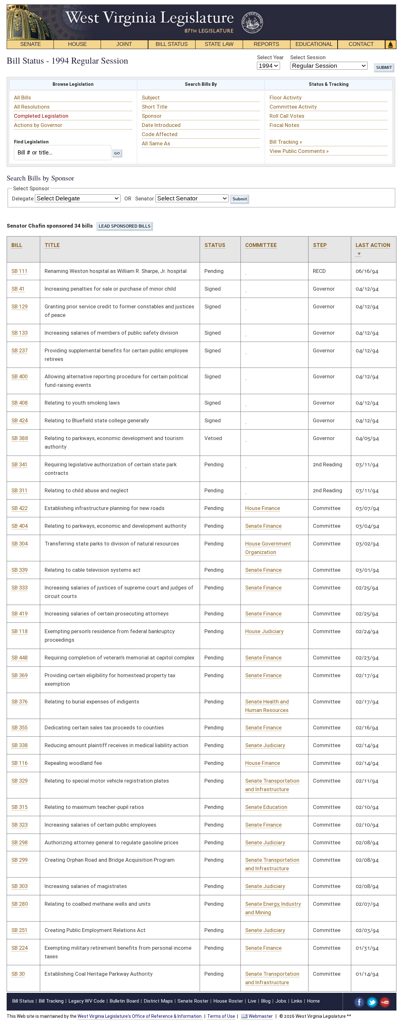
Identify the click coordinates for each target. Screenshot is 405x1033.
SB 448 (19, 657)
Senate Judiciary (265, 745)
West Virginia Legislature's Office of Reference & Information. (140, 1016)
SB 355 (19, 727)
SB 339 (19, 570)
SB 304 (19, 543)
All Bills (22, 97)
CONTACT (361, 44)
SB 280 (19, 904)
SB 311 (19, 490)
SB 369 (19, 675)
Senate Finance (263, 526)
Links (296, 1001)
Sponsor (152, 116)
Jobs (280, 1001)
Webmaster (261, 1016)
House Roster (228, 1001)
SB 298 (19, 842)
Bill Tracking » (286, 142)
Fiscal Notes (284, 125)
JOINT (124, 44)
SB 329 (19, 781)
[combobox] (63, 152)
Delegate (23, 198)
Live (252, 1001)
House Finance (262, 508)
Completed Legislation (41, 116)
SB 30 (18, 974)
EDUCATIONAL (314, 44)
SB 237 (19, 350)
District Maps (158, 1001)
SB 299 (19, 860)
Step (320, 245)
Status (214, 245)
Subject (151, 97)
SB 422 (19, 508)
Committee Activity (293, 107)
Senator (144, 198)
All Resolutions (32, 107)
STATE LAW (219, 44)
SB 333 (19, 587)
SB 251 (19, 930)
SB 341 (19, 464)
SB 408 (19, 403)
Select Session (308, 57)
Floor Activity (286, 97)
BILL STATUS (172, 44)
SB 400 (19, 376)
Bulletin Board (124, 1001)
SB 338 (19, 745)
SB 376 (19, 701)
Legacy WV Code (86, 1001)
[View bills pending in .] (245, 271)
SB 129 (19, 306)
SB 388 (19, 438)
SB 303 (19, 886)
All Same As (156, 143)
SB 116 (19, 763)
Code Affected (160, 134)
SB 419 (19, 613)
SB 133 (19, 333)
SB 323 (19, 825)
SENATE (30, 44)
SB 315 (19, 807)
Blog (266, 1001)
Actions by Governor (38, 125)
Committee (261, 245)
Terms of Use (221, 1016)
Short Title (154, 107)
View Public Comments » (299, 151)
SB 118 (19, 631)
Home (313, 1001)
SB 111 (19, 271)
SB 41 (18, 289)
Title (52, 245)
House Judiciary (264, 631)
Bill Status (23, 1001)
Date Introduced (161, 125)
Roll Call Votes (287, 116)
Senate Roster (193, 1001)
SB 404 (19, 526)
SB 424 (19, 420)
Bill (16, 245)
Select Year (270, 57)
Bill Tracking (51, 1001)
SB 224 (19, 948)
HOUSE (77, 44)
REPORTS (266, 44)
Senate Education (266, 807)
